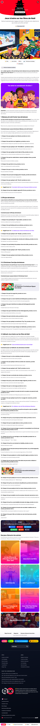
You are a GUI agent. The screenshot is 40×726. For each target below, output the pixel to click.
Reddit (22, 529)
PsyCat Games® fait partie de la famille (28, 717)
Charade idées (5, 663)
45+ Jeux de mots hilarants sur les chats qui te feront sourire (14, 675)
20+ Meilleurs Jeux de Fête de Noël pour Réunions (23, 406)
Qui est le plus (5, 661)
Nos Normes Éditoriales (6, 708)
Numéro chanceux (24, 661)
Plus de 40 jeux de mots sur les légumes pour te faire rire (13, 681)
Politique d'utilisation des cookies (8, 715)
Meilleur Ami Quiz (24, 657)
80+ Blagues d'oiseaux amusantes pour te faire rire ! (12, 683)
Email (28, 529)
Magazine (16, 633)
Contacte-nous (5, 703)
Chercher (14, 646)
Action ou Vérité (5, 657)
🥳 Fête (6, 61)
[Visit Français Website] (8, 691)
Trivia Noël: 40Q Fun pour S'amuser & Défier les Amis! (24, 187)
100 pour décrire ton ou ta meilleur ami (10, 673)
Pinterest (20, 526)
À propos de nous (5, 701)
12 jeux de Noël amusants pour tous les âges (22, 344)
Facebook (13, 526)
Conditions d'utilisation (6, 710)
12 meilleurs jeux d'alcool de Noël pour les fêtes (23, 230)
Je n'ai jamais (4, 659)
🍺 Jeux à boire (13, 61)
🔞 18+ (20, 61)
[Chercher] (38, 2)
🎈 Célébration (20, 63)
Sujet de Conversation (8, 671)
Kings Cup (4, 666)
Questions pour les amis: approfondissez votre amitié (13, 679)
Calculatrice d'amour (25, 666)
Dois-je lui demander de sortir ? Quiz (9, 677)
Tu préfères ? (4, 665)
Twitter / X (28, 526)
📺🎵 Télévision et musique (29, 61)
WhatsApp (14, 529)
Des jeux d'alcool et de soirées (27, 633)
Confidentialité (5, 712)
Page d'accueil (8, 633)
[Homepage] (2, 2)
